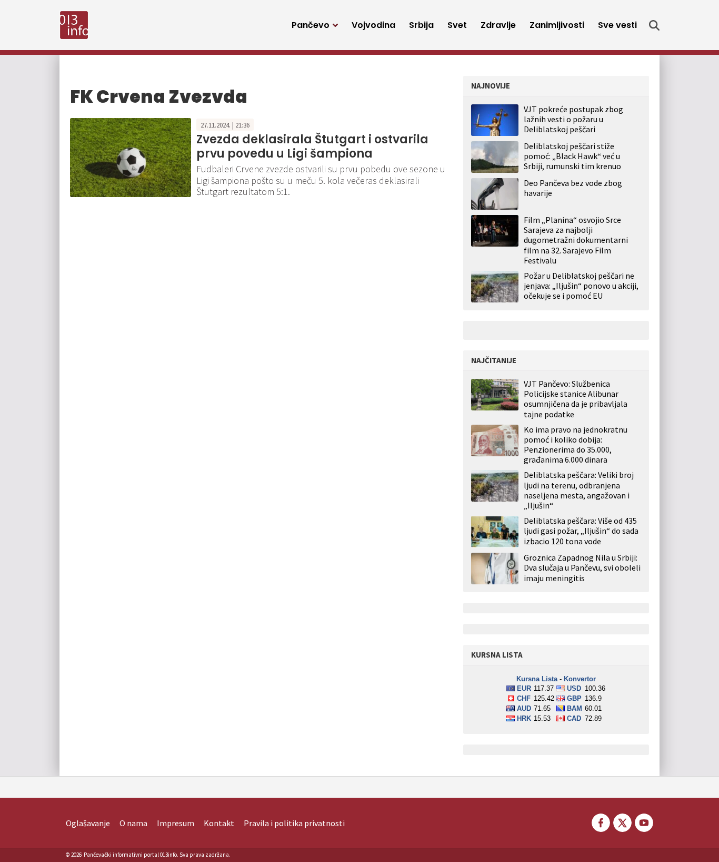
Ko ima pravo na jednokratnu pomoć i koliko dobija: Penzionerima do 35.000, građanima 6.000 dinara (575, 445)
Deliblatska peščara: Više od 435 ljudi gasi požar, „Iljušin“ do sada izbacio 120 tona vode (581, 531)
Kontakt (219, 823)
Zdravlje (498, 25)
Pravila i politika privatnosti (294, 823)
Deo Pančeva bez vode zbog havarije (573, 188)
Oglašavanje (88, 823)
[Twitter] (622, 822)
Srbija (421, 25)
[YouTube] (643, 822)
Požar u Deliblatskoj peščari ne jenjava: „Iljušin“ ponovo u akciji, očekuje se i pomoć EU (581, 285)
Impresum (175, 823)
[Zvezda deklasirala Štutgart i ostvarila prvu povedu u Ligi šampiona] (130, 156)
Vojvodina (373, 25)
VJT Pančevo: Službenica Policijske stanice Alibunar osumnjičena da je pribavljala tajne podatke (575, 399)
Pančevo (310, 25)
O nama (133, 823)
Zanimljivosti (557, 25)
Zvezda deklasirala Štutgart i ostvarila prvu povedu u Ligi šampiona (312, 146)
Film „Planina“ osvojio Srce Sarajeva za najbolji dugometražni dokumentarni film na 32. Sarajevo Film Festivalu (576, 240)
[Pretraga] (654, 25)
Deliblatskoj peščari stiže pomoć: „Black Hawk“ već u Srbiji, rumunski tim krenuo (572, 156)
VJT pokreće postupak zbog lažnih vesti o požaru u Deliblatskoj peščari (573, 119)
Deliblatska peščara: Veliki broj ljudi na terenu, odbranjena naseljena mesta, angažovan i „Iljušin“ (579, 490)
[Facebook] (601, 822)
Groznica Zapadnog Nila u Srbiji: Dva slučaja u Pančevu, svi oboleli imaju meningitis (582, 568)
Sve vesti (617, 25)
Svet (457, 25)
